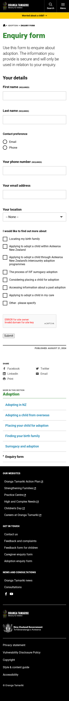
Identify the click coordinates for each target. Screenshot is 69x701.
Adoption (13, 25)
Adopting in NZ (16, 405)
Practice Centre (18, 495)
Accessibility (10, 674)
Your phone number (17, 162)
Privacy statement (14, 645)
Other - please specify (22, 303)
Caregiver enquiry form (18, 554)
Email (12, 142)
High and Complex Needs (25, 501)
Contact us (11, 534)
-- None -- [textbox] (12, 217)
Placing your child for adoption (26, 425)
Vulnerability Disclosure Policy (22, 652)
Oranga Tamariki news (18, 580)
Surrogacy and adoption (22, 446)
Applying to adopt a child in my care (31, 295)
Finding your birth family (22, 436)
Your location (12, 209)
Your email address (16, 185)
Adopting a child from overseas (27, 415)
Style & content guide (16, 667)
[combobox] (34, 217)
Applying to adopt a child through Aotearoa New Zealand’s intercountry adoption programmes (36, 261)
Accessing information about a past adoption (37, 287)
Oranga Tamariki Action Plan (27, 481)
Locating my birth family (24, 239)
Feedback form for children (21, 547)
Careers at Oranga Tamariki (26, 515)
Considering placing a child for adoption (34, 279)
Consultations (13, 587)
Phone (13, 147)
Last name (10, 111)
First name (10, 87)
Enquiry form (14, 457)
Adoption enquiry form (18, 561)
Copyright (9, 660)
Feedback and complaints (20, 541)
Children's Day (18, 508)
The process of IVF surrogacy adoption (33, 272)
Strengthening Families (23, 488)
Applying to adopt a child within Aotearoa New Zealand (35, 248)
